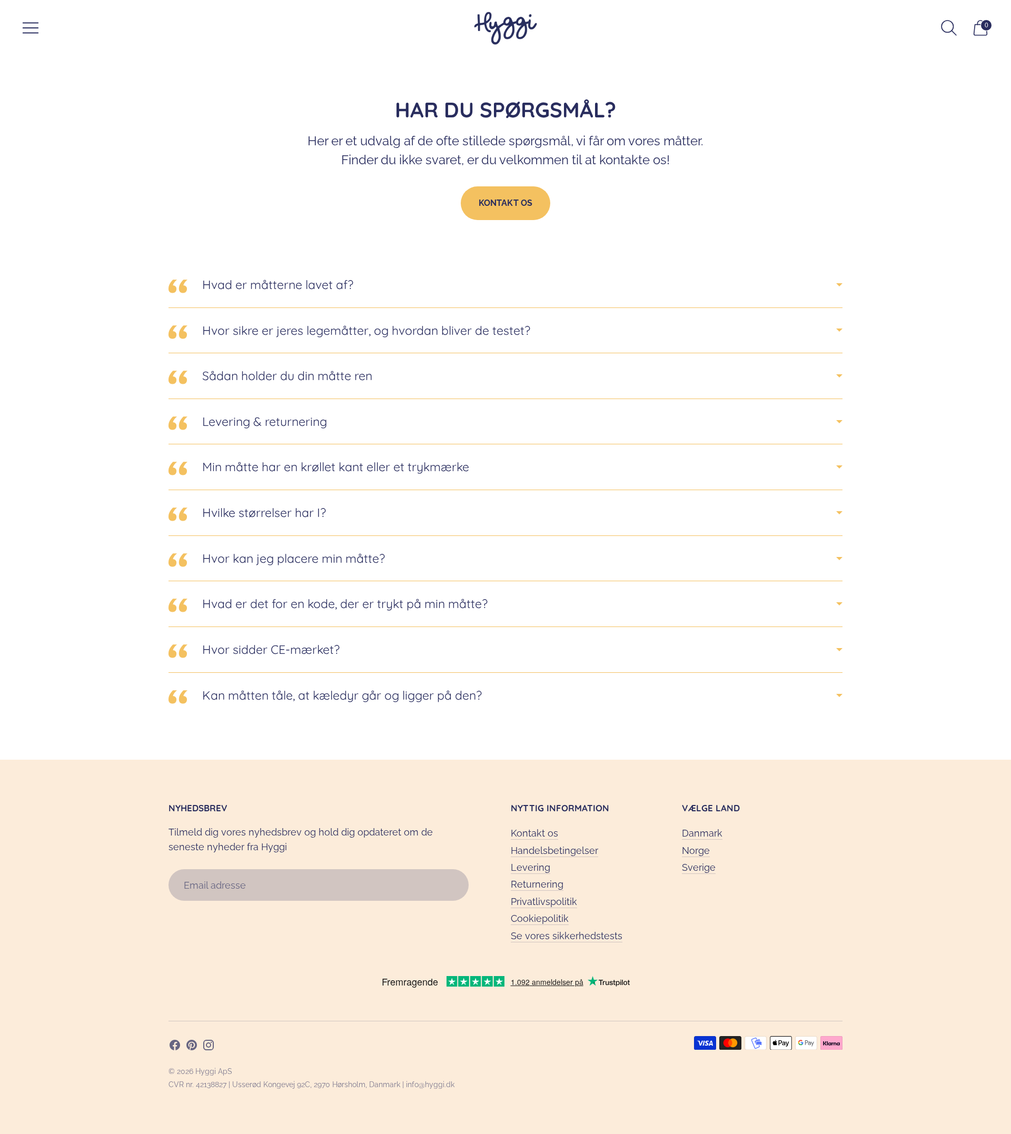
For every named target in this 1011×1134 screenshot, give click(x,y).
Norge (696, 850)
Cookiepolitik (540, 918)
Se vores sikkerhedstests (566, 935)
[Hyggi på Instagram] (208, 1047)
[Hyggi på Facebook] (174, 1047)
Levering (530, 867)
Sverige (699, 867)
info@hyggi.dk (430, 1084)
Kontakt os (506, 203)
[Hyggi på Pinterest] (191, 1047)
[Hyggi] (505, 28)
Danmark (702, 833)
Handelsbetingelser (554, 850)
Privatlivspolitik (544, 901)
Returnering (537, 884)
